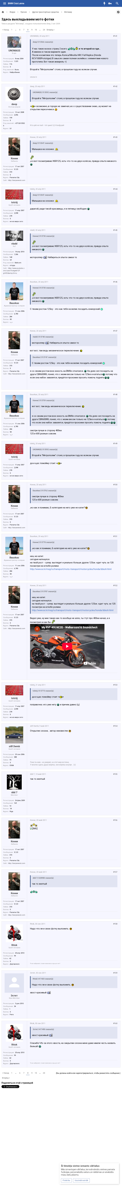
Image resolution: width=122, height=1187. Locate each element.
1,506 (16, 254)
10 (36, 30)
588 (15, 757)
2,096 (16, 115)
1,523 (16, 61)
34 (15, 1006)
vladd (14, 243)
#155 (115, 774)
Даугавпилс (15, 964)
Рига (12, 1015)
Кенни (14, 158)
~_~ (11, 322)
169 (15, 803)
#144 (115, 189)
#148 (115, 394)
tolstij (14, 202)
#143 (115, 137)
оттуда (12, 265)
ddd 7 (14, 792)
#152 (115, 585)
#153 (115, 685)
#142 (115, 86)
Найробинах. (15, 72)
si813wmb (14, 746)
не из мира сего (16, 221)
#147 (115, 331)
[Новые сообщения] (105, 3)
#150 (115, 485)
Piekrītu (66, 1180)
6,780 (16, 314)
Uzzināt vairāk (81, 1180)
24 (44, 30)
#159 (115, 973)
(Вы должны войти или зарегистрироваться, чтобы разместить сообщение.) (88, 1073)
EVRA (12, 765)
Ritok (14, 945)
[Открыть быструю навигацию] (118, 12)
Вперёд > (51, 30)
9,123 (16, 169)
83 (11, 319)
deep (48, 24)
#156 (115, 820)
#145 (115, 230)
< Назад (5, 30)
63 (11, 260)
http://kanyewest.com (16, 180)
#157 (115, 872)
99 (15, 956)
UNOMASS (14, 50)
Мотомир (20, 24)
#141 (115, 36)
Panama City (14, 177)
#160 (115, 1023)
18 (11, 809)
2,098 (16, 213)
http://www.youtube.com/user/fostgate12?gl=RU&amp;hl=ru (14, 270)
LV (10, 128)
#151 (115, 536)
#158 (115, 924)
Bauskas (14, 303)
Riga (11, 811)
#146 (115, 282)
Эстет (14, 995)
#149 (115, 443)
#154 (115, 726)
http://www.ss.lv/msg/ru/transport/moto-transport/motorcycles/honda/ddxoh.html (70, 569)
